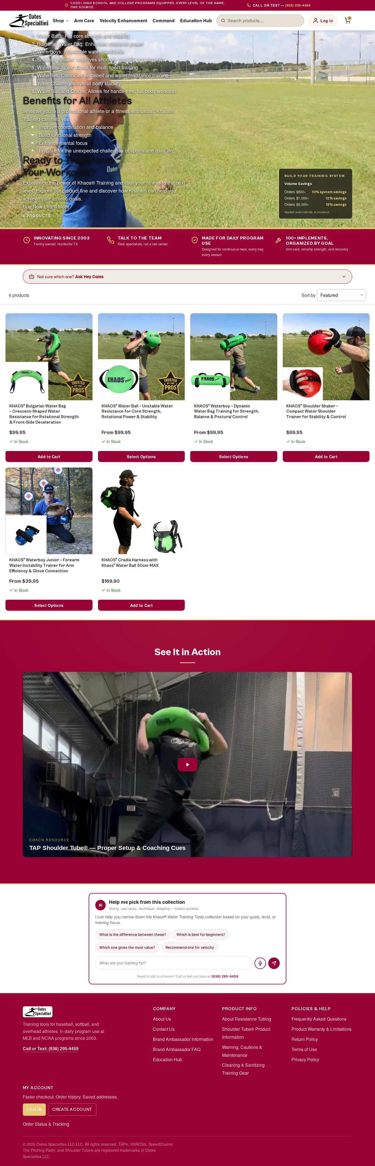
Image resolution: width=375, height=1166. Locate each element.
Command (164, 20)
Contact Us (164, 1029)
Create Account (72, 1109)
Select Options (141, 456)
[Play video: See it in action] (187, 764)
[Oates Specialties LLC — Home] (28, 20)
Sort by (308, 295)
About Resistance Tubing (246, 1019)
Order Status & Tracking (46, 1124)
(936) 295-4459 (224, 976)
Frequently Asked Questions (319, 1019)
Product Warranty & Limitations (321, 1029)
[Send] (274, 963)
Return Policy (305, 1039)
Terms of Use (304, 1049)
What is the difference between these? (132, 934)
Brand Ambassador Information (183, 1039)
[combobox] (264, 20)
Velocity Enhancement (123, 20)
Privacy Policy (305, 1059)
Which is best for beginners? (201, 934)
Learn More (56, 206)
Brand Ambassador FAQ (176, 1049)
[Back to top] (361, 1156)
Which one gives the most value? (127, 947)
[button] (187, 764)
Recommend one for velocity (190, 947)
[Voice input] (260, 963)
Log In (34, 1109)
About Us (162, 1019)
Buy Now (33, 206)
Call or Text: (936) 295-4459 (51, 1048)
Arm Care (84, 20)
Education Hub (196, 20)
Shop (58, 20)
